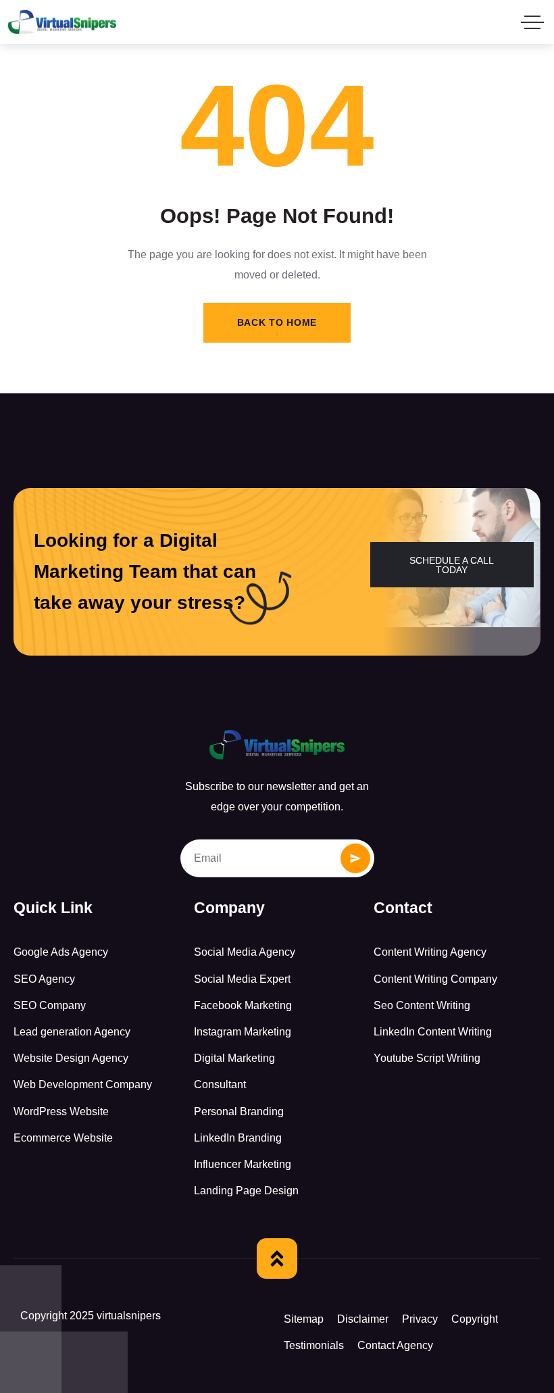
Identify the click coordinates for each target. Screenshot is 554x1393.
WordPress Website (61, 1111)
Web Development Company (83, 1084)
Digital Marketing (234, 1058)
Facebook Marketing (243, 1005)
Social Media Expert (242, 979)
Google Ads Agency (61, 952)
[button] (452, 564)
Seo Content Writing (422, 1005)
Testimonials (314, 1345)
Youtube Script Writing (427, 1058)
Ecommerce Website (63, 1138)
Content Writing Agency (430, 952)
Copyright (474, 1319)
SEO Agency (44, 979)
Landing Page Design (246, 1190)
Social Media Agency (244, 952)
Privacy (420, 1319)
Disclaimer (362, 1319)
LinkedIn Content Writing (433, 1031)
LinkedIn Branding (238, 1138)
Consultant (220, 1084)
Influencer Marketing (242, 1164)
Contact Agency (395, 1345)
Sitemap (304, 1319)
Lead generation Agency (72, 1031)
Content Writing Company (435, 979)
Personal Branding (239, 1111)
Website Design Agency (71, 1058)
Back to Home (277, 322)
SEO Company (50, 1005)
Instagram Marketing (242, 1031)
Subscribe (355, 858)
